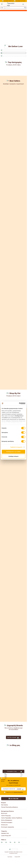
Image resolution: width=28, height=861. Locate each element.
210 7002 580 (14, 798)
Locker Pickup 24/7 (6, 835)
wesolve (15, 853)
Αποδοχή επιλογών (13, 456)
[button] (25, 7)
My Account (4, 813)
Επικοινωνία (4, 824)
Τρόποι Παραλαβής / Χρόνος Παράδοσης (11, 818)
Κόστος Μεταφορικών (6, 820)
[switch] (23, 432)
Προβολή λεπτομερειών (16, 447)
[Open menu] (2, 4)
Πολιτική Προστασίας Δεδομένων (9, 807)
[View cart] (23, 4)
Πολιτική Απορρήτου (18, 792)
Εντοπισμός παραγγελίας (7, 827)
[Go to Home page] (12, 4)
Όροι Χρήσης (4, 804)
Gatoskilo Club (5, 833)
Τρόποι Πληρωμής (6, 815)
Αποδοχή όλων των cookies (13, 451)
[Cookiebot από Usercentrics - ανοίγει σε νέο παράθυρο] (19, 403)
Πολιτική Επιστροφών (6, 822)
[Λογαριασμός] (20, 4)
